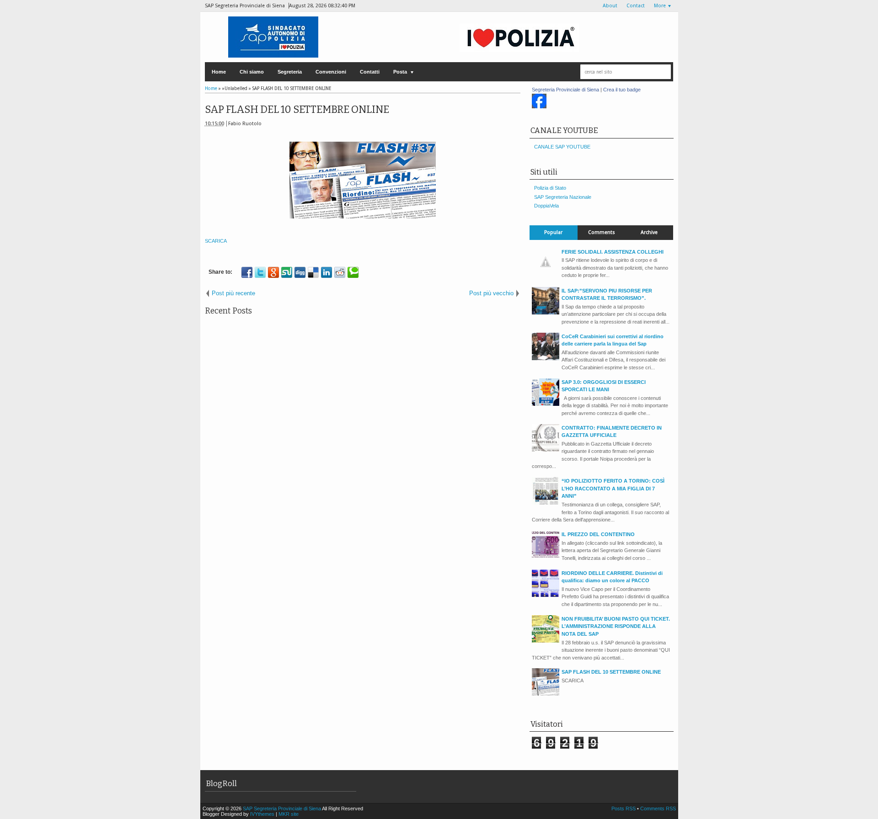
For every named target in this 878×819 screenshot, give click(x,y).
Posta (400, 71)
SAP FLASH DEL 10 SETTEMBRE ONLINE (297, 109)
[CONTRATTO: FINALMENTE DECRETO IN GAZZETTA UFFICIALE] (545, 449)
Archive (649, 232)
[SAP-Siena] (539, 106)
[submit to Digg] (299, 272)
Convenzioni (331, 71)
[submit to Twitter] (260, 272)
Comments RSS (658, 808)
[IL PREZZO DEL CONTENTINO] (545, 556)
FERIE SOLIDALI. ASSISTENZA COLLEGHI (613, 252)
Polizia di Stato (550, 188)
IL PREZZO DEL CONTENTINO (598, 534)
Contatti (370, 71)
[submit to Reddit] (339, 272)
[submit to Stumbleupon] (286, 272)
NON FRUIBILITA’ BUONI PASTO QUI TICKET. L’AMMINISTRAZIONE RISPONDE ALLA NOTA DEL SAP (616, 626)
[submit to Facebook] (246, 272)
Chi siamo (252, 71)
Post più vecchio (491, 293)
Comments (601, 232)
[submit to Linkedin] (326, 272)
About (610, 6)
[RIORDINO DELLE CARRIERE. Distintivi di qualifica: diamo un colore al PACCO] (545, 595)
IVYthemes (262, 814)
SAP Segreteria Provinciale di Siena (282, 808)
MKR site (288, 814)
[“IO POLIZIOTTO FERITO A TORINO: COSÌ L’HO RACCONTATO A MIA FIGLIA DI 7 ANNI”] (545, 502)
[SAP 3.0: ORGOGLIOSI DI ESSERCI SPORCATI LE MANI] (545, 404)
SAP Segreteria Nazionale (562, 197)
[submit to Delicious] (313, 272)
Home (219, 71)
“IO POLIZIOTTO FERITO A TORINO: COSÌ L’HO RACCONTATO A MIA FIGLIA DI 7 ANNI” (613, 488)
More (660, 6)
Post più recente (233, 293)
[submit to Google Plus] (273, 272)
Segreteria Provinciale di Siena (565, 89)
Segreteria (290, 71)
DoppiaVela (546, 205)
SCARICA (216, 241)
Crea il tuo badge (622, 89)
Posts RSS (624, 808)
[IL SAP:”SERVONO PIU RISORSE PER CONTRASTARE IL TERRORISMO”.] (545, 312)
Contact (635, 6)
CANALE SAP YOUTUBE (562, 146)
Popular (553, 232)
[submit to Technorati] (353, 272)
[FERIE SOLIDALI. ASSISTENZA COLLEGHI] (545, 274)
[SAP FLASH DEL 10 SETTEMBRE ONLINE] (545, 694)
